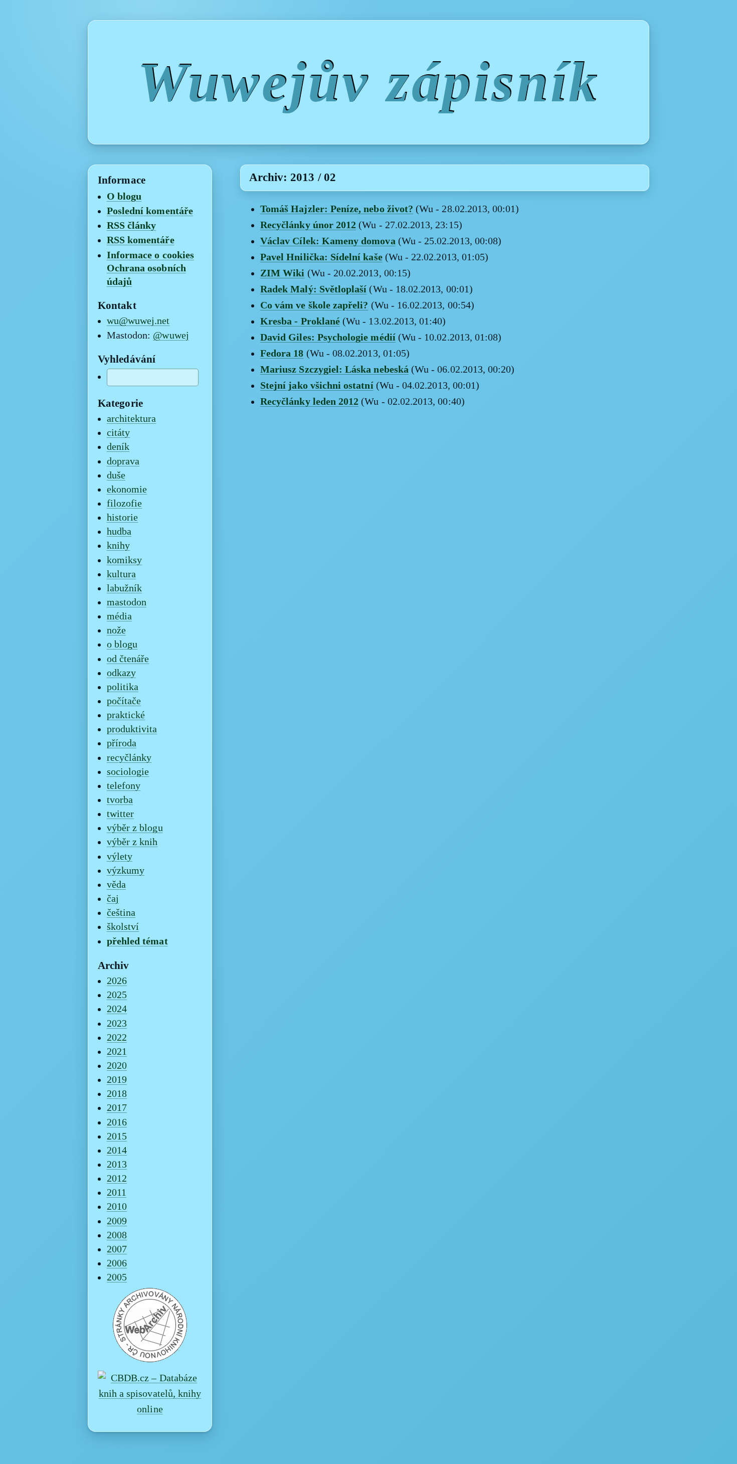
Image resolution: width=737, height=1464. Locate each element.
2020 (117, 1065)
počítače (124, 701)
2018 (117, 1093)
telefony (123, 785)
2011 (116, 1192)
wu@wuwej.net (138, 321)
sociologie (128, 771)
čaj (113, 898)
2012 (117, 1178)
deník (118, 446)
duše (116, 475)
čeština (121, 912)
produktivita (132, 729)
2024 (117, 1009)
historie (122, 517)
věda (116, 884)
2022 (117, 1037)
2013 (117, 1164)
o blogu (122, 644)
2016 (117, 1122)
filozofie (124, 503)
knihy (118, 545)
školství (123, 926)
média (119, 616)
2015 (117, 1136)
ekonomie (127, 489)
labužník (124, 588)
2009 (117, 1221)
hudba (119, 531)
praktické (126, 715)
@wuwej (171, 335)
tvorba (120, 799)
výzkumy (125, 870)
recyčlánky (129, 757)
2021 (117, 1051)
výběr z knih (132, 842)
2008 (117, 1235)
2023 (117, 1023)
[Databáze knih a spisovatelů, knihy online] (150, 1409)
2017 (117, 1107)
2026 (117, 981)
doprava (123, 461)
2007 (117, 1249)
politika (122, 687)
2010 (117, 1206)
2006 (117, 1263)
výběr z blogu (135, 828)
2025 (117, 995)
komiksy (124, 560)
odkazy (121, 673)
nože (116, 630)
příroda (121, 743)
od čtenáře (128, 659)
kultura (121, 574)
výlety (119, 856)
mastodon (126, 602)
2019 (117, 1079)
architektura (131, 418)
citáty (118, 432)
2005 (117, 1277)
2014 (117, 1150)
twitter (120, 814)
